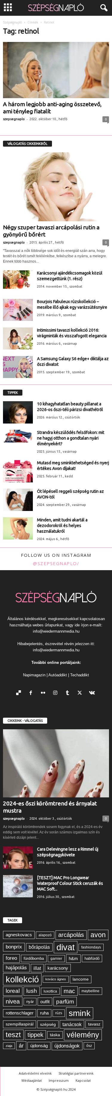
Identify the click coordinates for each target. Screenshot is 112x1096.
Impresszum (59, 1080)
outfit (45, 1001)
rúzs (58, 1013)
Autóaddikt (57, 675)
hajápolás (16, 967)
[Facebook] (32, 693)
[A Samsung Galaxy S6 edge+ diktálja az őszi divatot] (18, 367)
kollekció (22, 979)
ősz (89, 1046)
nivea (13, 1001)
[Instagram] (56, 693)
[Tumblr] (69, 693)
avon (98, 935)
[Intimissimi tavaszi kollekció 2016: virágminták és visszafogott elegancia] (18, 338)
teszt (13, 1035)
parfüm (65, 1001)
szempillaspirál (19, 1024)
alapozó (45, 935)
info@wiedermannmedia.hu (56, 631)
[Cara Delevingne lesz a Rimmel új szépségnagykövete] (18, 857)
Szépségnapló (12, 22)
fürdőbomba (34, 958)
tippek (35, 1034)
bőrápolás (39, 947)
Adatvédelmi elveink (35, 1073)
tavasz (94, 1024)
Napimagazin (34, 675)
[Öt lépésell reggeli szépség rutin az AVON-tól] (18, 500)
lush (31, 991)
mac (69, 991)
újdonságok (67, 1046)
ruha (44, 1012)
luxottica (50, 991)
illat (37, 968)
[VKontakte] (92, 693)
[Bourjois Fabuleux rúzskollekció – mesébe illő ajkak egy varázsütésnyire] (18, 310)
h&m (73, 958)
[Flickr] (44, 693)
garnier (56, 959)
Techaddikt (79, 675)
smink (79, 1013)
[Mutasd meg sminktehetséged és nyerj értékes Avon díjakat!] (18, 471)
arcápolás (71, 935)
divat (65, 947)
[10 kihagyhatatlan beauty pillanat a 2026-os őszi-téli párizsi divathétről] (18, 412)
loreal (13, 991)
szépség (48, 1024)
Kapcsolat (83, 1080)
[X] (81, 693)
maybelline (90, 991)
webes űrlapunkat (48, 625)
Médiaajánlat (32, 1080)
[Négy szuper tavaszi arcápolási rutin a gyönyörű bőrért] (56, 186)
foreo (11, 958)
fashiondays (91, 947)
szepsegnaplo (14, 119)
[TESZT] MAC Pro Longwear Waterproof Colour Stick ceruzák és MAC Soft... (70, 883)
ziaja (9, 1046)
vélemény (83, 1035)
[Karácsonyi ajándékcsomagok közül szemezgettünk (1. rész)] (18, 279)
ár (21, 1045)
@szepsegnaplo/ (56, 563)
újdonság (39, 1045)
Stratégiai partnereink (76, 1073)
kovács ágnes (55, 979)
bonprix (14, 947)
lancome (81, 979)
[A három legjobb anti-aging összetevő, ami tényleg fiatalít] (56, 70)
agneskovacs (19, 934)
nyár (30, 1001)
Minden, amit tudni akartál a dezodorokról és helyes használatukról (62, 526)
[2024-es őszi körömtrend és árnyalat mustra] (56, 763)
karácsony (57, 967)
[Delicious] (20, 693)
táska (55, 1035)
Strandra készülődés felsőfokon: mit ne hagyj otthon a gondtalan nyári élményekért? (70, 438)
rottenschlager (19, 1012)
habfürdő (92, 958)
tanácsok (72, 1024)
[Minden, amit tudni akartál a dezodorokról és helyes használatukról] (18, 528)
